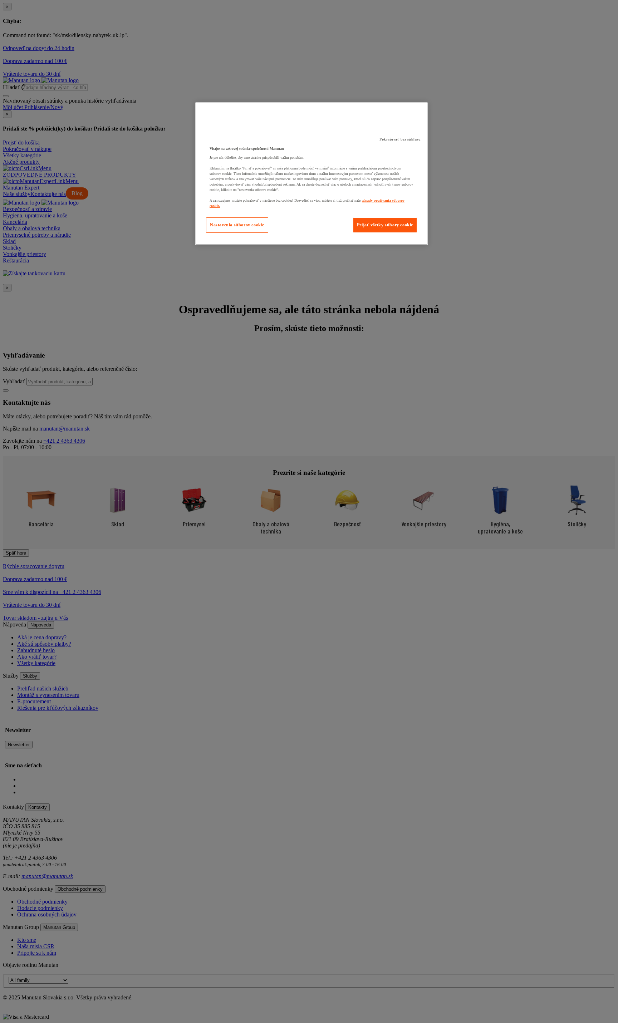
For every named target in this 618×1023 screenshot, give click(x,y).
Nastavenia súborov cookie (237, 224)
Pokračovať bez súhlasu (400, 139)
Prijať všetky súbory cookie (385, 224)
